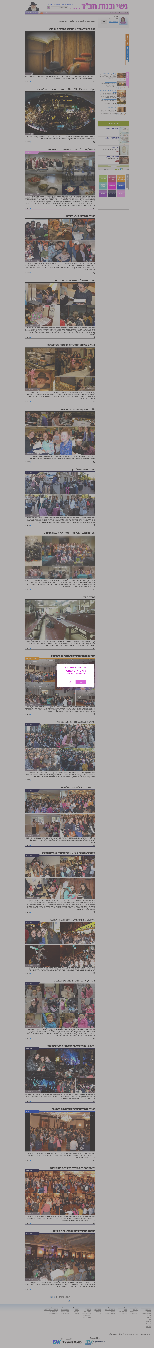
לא (70, 682)
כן (81, 682)
